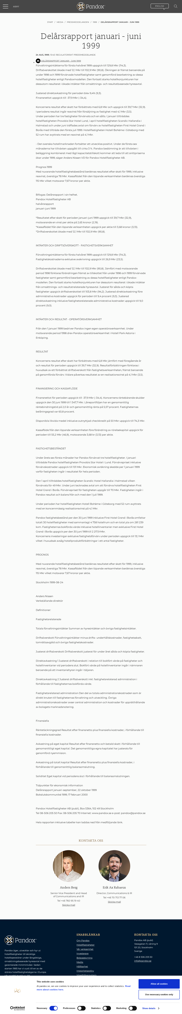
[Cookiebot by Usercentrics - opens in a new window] (17, 1008)
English (159, 6)
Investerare (82, 953)
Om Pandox (83, 940)
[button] (6, 6)
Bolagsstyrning (84, 957)
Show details (148, 1008)
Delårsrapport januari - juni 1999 (61, 61)
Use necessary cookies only (159, 994)
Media (80, 962)
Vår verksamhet (85, 949)
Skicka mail (68, 905)
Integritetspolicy (85, 970)
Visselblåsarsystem (87, 975)
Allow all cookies (159, 984)
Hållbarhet (82, 966)
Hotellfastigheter (86, 944)
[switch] (81, 1008)
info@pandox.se (142, 960)
